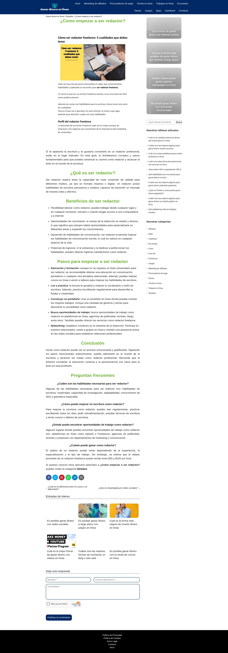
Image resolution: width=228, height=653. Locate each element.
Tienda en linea (144, 3)
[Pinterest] (62, 477)
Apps (158, 10)
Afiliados (152, 229)
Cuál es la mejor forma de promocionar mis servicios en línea (164, 163)
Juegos (148, 10)
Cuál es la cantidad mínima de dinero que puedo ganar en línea (164, 139)
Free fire (151, 254)
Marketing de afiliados (95, 3)
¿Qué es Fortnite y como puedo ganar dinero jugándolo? (164, 191)
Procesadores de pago (121, 3)
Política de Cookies (112, 638)
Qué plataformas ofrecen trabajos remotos (162, 210)
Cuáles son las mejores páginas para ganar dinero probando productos (164, 183)
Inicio (77, 3)
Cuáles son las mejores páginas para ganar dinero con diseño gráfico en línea (164, 201)
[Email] (81, 477)
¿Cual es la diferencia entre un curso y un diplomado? (67, 488)
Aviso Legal (112, 641)
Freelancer (153, 259)
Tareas (137, 10)
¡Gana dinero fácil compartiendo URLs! (164, 169)
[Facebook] (49, 477)
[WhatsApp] (68, 477)
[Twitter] (55, 477)
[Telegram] (75, 477)
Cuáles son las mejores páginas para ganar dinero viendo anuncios (164, 147)
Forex (150, 249)
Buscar (179, 122)
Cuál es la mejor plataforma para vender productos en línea (165, 155)
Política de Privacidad (112, 635)
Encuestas (182, 3)
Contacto (183, 10)
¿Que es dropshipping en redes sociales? (118, 488)
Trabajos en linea (165, 3)
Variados (152, 293)
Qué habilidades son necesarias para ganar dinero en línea (164, 176)
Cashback (170, 10)
